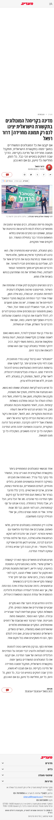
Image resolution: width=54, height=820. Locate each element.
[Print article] (24, 174)
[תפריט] (51, 4)
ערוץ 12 (37, 691)
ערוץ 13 (28, 691)
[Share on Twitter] (37, 174)
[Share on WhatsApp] (31, 174)
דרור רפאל (39, 166)
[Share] (50, 174)
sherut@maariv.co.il (33, 796)
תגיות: (49, 689)
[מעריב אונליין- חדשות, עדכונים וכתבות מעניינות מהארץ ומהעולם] (27, 4)
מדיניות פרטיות (34, 816)
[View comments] (7, 174)
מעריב (50, 114)
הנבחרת (41, 114)
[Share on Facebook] (44, 174)
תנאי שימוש (47, 816)
